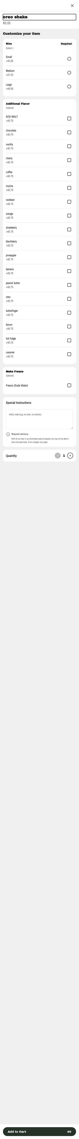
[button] (39, 1131)
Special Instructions (18, 402)
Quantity (11, 455)
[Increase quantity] (70, 456)
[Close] (72, 5)
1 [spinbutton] (64, 455)
